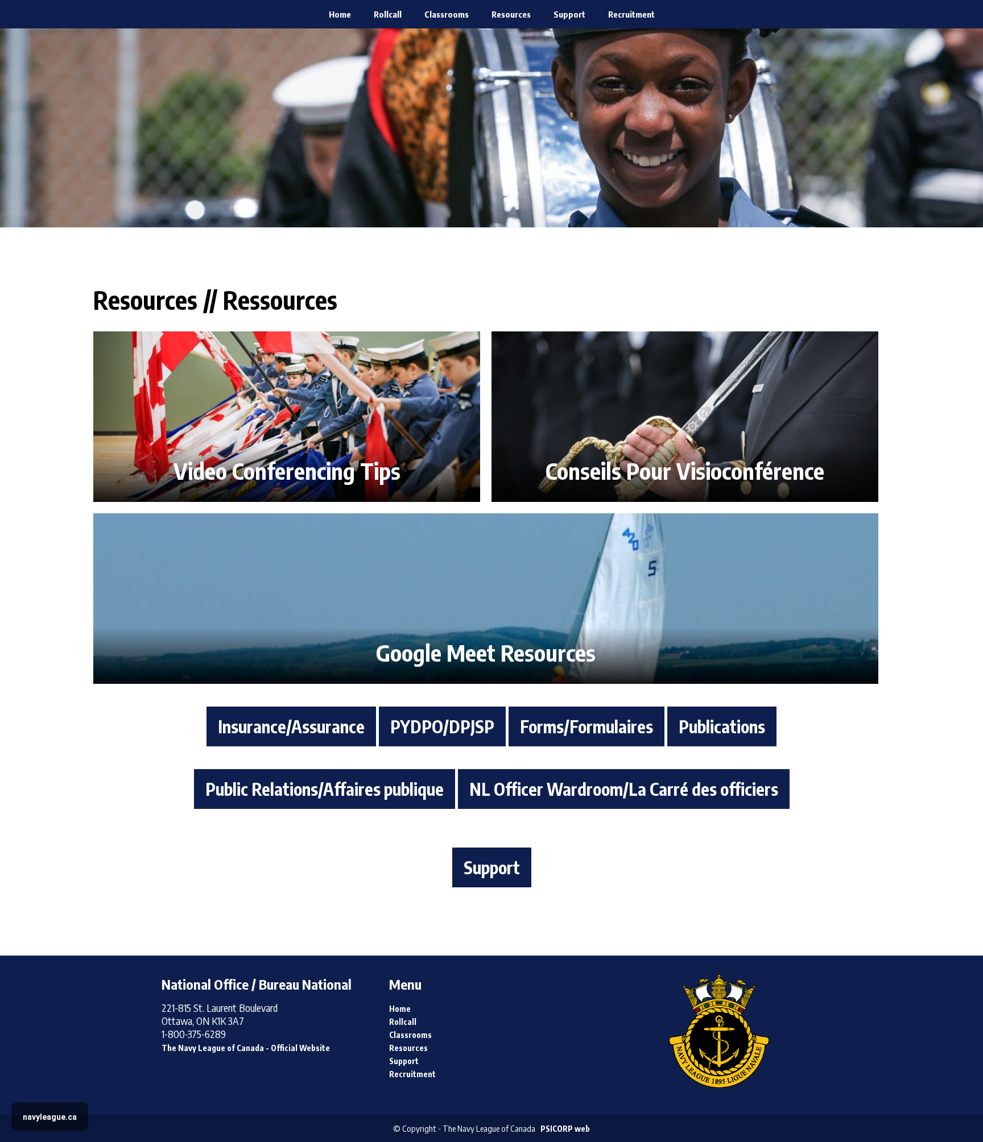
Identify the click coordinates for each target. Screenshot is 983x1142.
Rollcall (388, 14)
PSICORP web (565, 1128)
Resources (511, 14)
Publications (722, 726)
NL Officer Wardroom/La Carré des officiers (623, 789)
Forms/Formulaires (586, 726)
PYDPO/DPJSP (442, 726)
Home (340, 14)
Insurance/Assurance (291, 726)
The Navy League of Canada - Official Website (246, 1048)
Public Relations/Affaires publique (324, 789)
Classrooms (446, 14)
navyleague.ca (50, 1117)
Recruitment (631, 14)
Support (569, 14)
